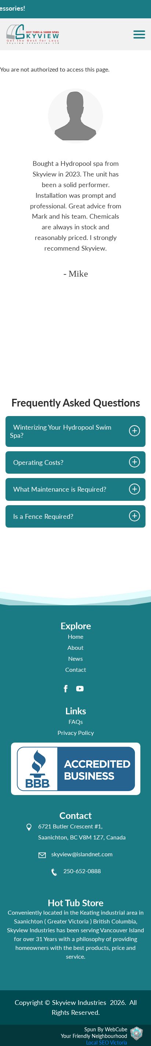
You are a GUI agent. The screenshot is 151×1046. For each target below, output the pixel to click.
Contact (75, 669)
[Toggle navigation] (139, 34)
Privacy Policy (76, 732)
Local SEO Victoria (106, 1042)
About (75, 647)
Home (75, 636)
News (75, 658)
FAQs (76, 721)
